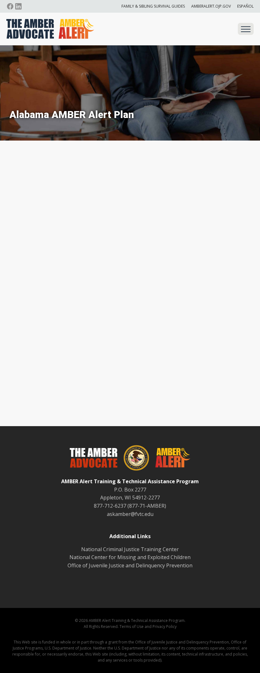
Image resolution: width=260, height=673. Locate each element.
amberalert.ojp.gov (211, 6)
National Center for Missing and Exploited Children (130, 557)
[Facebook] (10, 6)
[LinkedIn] (18, 6)
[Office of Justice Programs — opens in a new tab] (133, 459)
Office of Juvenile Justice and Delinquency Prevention (130, 565)
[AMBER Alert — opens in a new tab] (169, 459)
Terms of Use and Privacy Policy (148, 626)
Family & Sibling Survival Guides (153, 6)
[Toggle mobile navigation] (246, 29)
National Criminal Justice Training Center (130, 549)
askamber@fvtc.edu (130, 514)
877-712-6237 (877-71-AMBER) (130, 505)
